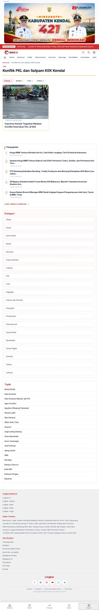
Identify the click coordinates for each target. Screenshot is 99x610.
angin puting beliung (13, 431)
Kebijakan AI (7, 559)
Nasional (20, 57)
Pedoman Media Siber (11, 549)
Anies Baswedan (12, 436)
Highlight (10, 292)
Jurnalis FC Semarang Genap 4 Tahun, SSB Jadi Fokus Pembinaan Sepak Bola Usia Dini (50, 47)
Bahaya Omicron (11, 465)
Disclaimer (7, 562)
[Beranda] (41, 52)
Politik (29, 57)
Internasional (40, 57)
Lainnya (9, 372)
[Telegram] (64, 582)
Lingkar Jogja (8, 511)
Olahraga (62, 57)
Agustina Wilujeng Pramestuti (17, 408)
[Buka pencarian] (83, 52)
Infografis (10, 308)
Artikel (19, 81)
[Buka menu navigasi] (94, 52)
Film (7, 276)
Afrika (8, 219)
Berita (8, 244)
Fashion (9, 268)
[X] (40, 582)
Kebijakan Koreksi (10, 555)
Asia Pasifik (11, 236)
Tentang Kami (8, 542)
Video (40, 81)
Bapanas (8, 479)
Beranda (6, 62)
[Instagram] (46, 582)
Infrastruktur (11, 316)
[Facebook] (34, 582)
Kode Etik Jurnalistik (11, 552)
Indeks (29, 589)
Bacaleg (8, 460)
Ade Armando (10, 394)
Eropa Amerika (12, 260)
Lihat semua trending (16, 204)
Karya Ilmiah (11, 332)
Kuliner (9, 364)
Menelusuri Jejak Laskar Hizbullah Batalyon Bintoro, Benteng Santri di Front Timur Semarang (40, 520)
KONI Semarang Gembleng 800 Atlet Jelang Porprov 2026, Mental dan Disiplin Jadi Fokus (39, 527)
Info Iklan (6, 566)
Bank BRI (8, 469)
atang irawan (10, 450)
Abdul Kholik (10, 389)
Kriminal (9, 356)
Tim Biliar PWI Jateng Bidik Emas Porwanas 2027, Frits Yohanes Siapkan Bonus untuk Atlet (39, 533)
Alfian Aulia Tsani (12, 422)
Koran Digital (11, 348)
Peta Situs (68, 589)
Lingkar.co (7, 498)
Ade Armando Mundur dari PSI (17, 399)
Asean (8, 228)
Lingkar (49, 576)
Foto (29, 81)
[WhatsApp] (58, 582)
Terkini (11, 57)
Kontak (5, 569)
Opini (94, 57)
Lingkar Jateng (9, 501)
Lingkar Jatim (8, 505)
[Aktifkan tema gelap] (88, 52)
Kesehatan (85, 57)
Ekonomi (51, 57)
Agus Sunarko (10, 403)
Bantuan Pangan (11, 474)
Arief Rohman (10, 446)
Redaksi (6, 545)
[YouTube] (52, 582)
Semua (7, 81)
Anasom (8, 427)
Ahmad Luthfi (10, 413)
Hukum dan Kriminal (14, 300)
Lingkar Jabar (8, 508)
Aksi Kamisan (10, 417)
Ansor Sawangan (12, 441)
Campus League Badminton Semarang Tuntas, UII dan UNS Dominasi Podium (34, 530)
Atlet (6, 455)
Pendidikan (73, 57)
